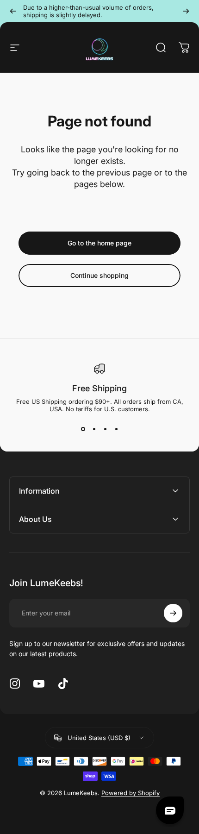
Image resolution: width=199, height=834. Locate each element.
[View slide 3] (105, 429)
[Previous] (13, 11)
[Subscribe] (173, 613)
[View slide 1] (82, 429)
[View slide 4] (116, 429)
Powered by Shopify (130, 792)
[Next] (186, 11)
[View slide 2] (94, 429)
